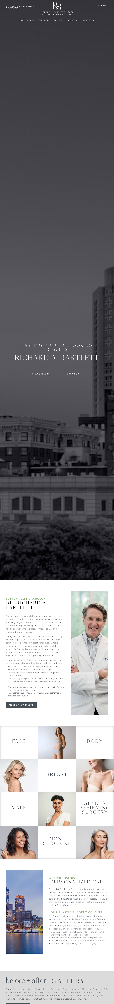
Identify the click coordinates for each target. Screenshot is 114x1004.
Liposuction (95, 745)
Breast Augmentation (57, 776)
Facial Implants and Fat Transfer (19, 747)
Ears (19, 737)
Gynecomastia (19, 806)
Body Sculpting (95, 742)
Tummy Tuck (95, 749)
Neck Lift (19, 750)
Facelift (19, 743)
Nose (19, 754)
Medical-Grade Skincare (57, 851)
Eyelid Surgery (19, 739)
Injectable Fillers (57, 848)
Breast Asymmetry (57, 774)
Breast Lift (57, 780)
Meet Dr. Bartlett (21, 705)
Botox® (57, 844)
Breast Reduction (57, 784)
